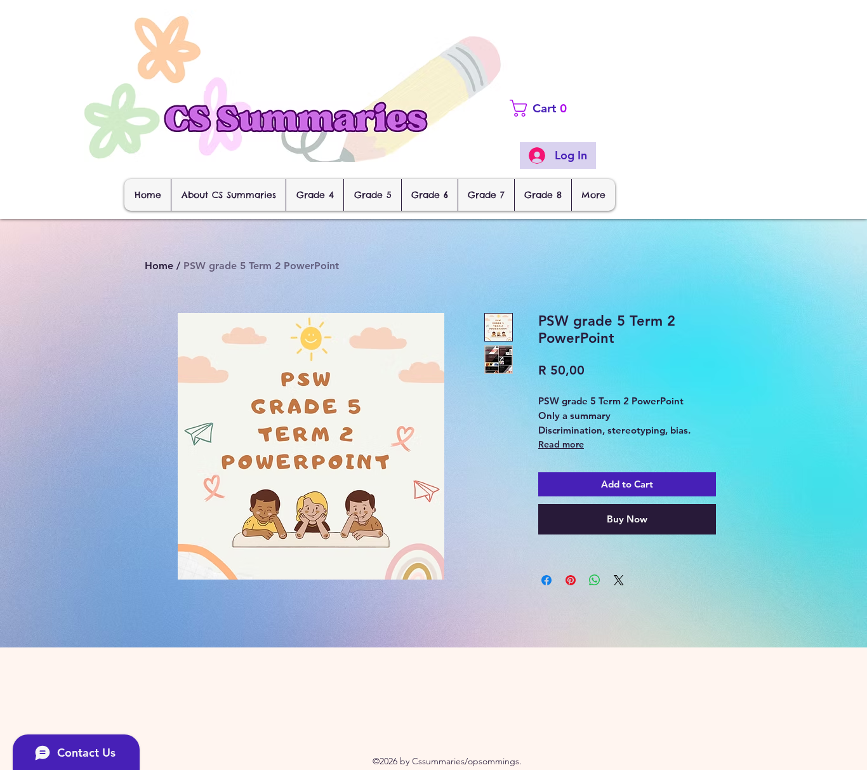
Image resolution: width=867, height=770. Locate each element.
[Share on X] (618, 580)
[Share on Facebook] (546, 580)
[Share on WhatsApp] (594, 580)
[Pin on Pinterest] (570, 580)
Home (159, 266)
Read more (561, 444)
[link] (562, 108)
